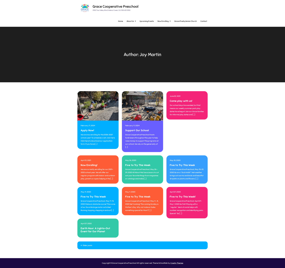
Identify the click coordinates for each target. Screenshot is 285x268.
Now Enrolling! (89, 165)
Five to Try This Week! (182, 196)
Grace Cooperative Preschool (115, 6)
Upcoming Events (147, 21)
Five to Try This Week (137, 165)
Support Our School (137, 130)
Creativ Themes (176, 263)
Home (120, 21)
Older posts (87, 245)
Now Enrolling (163, 21)
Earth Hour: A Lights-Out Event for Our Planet (95, 230)
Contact (203, 21)
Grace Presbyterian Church (185, 21)
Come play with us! (181, 100)
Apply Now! (87, 130)
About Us (130, 21)
